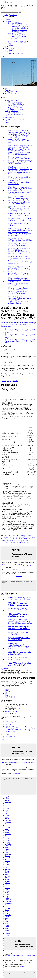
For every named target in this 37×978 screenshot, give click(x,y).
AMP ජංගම (8, 724)
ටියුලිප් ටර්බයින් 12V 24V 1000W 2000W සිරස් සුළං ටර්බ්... (19, 224)
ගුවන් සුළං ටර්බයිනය (11, 726)
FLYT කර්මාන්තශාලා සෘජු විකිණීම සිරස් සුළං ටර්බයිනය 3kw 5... (19, 153)
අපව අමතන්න (9, 50)
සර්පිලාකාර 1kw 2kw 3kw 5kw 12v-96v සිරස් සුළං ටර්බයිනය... (19, 173)
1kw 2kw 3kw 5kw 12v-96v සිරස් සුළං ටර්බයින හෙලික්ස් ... (20, 262)
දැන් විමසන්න (5, 687)
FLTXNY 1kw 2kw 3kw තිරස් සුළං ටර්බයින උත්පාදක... (19, 284)
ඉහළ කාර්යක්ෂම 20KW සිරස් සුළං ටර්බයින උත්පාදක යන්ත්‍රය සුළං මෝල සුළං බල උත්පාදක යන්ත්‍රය (18, 536)
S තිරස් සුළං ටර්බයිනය (19, 36)
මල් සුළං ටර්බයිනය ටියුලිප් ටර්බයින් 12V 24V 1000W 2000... (20, 163)
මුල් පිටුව (8, 20)
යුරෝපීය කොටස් (10, 48)
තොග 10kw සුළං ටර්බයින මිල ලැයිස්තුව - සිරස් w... (18, 302)
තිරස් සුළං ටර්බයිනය (15, 33)
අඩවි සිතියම (9, 723)
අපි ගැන (7, 52)
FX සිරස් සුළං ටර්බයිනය (20, 28)
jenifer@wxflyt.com (11, 711)
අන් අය (10, 45)
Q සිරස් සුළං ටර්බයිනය (19, 30)
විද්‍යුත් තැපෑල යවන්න (8, 736)
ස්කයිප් (3, 738)
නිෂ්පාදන (8, 21)
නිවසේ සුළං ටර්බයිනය (19, 729)
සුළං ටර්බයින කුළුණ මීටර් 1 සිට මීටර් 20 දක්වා (19, 639)
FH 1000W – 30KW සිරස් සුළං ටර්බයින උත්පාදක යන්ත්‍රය (17, 292)
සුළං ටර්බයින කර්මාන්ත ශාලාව (22, 728)
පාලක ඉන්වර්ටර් (13, 40)
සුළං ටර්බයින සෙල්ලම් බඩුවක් (18, 41)
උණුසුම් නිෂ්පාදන (10, 721)
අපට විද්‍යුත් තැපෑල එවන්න (9, 381)
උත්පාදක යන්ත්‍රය (13, 38)
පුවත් (6, 47)
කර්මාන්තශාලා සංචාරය (16, 53)
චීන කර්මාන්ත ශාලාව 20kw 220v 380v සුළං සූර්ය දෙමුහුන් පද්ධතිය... (19, 214)
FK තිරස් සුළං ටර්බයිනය (20, 35)
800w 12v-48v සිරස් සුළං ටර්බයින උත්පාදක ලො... (18, 604)
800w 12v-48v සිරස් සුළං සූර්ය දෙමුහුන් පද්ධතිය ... (19, 653)
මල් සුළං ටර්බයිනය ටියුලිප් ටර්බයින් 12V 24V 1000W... (19, 628)
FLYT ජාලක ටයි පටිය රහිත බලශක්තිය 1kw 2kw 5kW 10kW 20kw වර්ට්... (20, 140)
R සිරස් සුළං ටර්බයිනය (19, 31)
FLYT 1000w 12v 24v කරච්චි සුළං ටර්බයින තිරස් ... (19, 183)
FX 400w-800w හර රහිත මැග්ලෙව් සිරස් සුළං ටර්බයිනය (19, 252)
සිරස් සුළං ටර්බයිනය (15, 23)
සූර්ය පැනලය (12, 43)
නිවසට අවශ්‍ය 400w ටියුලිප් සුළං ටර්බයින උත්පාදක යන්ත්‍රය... (18, 244)
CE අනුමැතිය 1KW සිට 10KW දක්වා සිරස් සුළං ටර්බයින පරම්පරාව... (20, 274)
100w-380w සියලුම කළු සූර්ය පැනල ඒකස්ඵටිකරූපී (19, 664)
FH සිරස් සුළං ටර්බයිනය (20, 25)
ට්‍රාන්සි (3, 741)
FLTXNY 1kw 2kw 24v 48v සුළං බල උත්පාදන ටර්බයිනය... (19, 234)
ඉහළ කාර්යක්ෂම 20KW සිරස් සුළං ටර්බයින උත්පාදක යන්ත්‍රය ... (19, 203)
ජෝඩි (2, 739)
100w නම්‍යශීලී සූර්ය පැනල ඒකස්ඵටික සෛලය (18, 615)
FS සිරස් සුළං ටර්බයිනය (20, 26)
